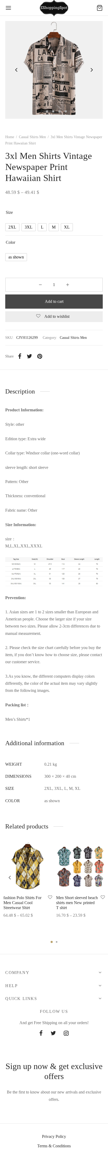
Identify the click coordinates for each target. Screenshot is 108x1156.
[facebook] (41, 1034)
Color (10, 242)
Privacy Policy (54, 1136)
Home (9, 137)
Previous (16, 70)
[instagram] (66, 1034)
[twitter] (53, 1034)
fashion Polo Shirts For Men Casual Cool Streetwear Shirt (22, 902)
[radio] (12, 227)
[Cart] (99, 8)
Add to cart (54, 301)
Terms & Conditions (54, 1146)
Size (9, 212)
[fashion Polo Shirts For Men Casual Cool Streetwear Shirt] (27, 866)
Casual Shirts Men (32, 137)
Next (92, 70)
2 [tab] (56, 942)
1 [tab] (52, 942)
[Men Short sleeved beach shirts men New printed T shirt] (80, 866)
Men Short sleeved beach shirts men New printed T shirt (77, 902)
